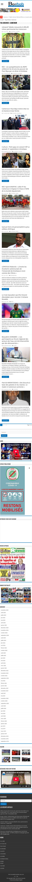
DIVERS (2, 861)
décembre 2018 (4, 736)
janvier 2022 (4, 685)
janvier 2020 (4, 723)
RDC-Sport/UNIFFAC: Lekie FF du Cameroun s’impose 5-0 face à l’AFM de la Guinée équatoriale (15, 189)
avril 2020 (3, 716)
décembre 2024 (4, 627)
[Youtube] (17, 876)
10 (13, 549)
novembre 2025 (4, 610)
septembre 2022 (5, 678)
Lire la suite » (5, 61)
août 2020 (3, 706)
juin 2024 (3, 642)
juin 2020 (3, 711)
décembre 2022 (4, 670)
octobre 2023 (4, 650)
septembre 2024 (5, 635)
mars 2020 (3, 718)
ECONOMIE (15, 389)
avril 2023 (3, 663)
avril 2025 (3, 622)
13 (17, 549)
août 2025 (3, 612)
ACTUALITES (12, 31)
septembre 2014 (5, 741)
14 (18, 549)
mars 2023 (3, 665)
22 (29, 549)
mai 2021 (3, 695)
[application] (16, 779)
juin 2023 (3, 658)
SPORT (17, 193)
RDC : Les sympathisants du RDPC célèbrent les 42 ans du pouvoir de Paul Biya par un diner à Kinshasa (15, 69)
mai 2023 (3, 660)
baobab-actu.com (19, 874)
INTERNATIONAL (13, 275)
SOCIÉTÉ (14, 345)
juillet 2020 (3, 708)
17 (22, 549)
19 (25, 549)
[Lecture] (3, 786)
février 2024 (4, 648)
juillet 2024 (3, 640)
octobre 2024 (4, 632)
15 (20, 549)
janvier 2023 (4, 668)
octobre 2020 (4, 701)
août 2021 (3, 693)
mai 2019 (3, 728)
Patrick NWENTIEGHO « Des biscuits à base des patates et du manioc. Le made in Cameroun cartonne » (16, 385)
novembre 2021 (4, 690)
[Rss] (14, 876)
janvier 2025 (4, 625)
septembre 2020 (5, 703)
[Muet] (26, 786)
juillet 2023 (3, 655)
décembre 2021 (4, 688)
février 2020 (4, 721)
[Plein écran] (29, 786)
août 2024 (3, 637)
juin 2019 (3, 726)
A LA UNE (2, 841)
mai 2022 (3, 680)
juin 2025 (3, 617)
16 (21, 549)
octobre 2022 (4, 675)
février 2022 (4, 683)
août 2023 (3, 653)
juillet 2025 (3, 615)
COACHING (3, 853)
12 (16, 549)
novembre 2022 (4, 673)
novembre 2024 (4, 630)
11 (14, 549)
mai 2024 (3, 645)
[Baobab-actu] (16, 4)
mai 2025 (3, 620)
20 (26, 549)
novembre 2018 (4, 738)
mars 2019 (3, 731)
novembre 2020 (4, 698)
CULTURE (20, 151)
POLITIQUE (20, 73)
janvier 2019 (4, 733)
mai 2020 (3, 713)
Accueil (1, 19)
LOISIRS (2, 868)
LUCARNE (18, 31)
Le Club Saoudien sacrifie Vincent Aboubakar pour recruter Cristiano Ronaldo (15, 297)
